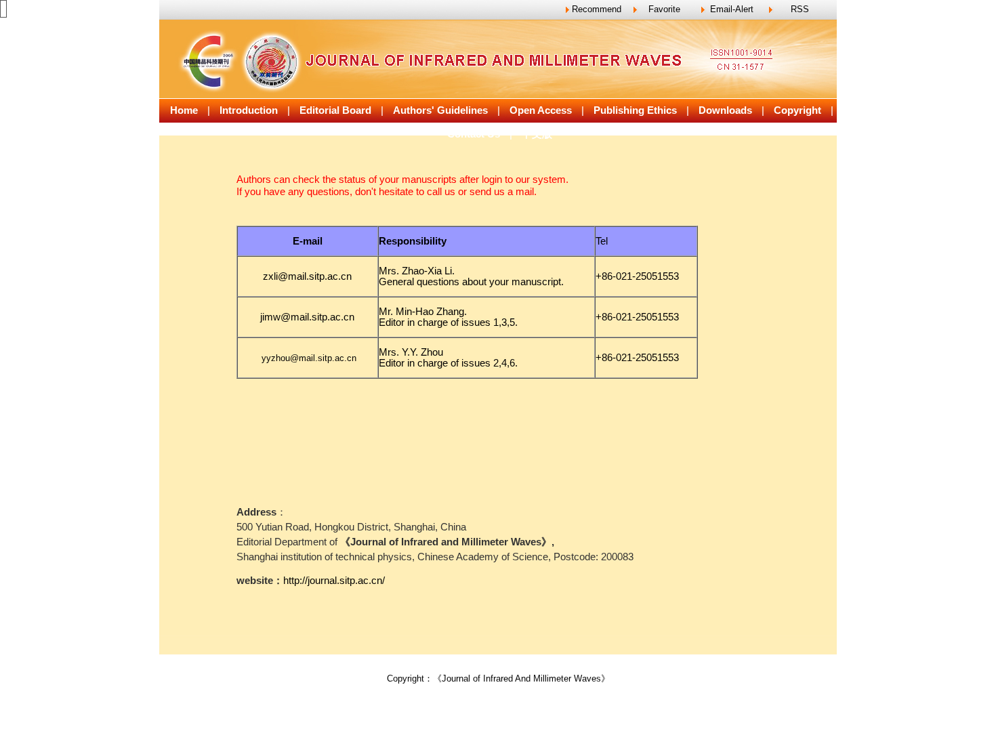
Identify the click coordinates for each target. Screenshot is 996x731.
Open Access (541, 110)
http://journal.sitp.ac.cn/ (334, 580)
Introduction (249, 110)
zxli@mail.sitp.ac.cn (307, 276)
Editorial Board (335, 110)
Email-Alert (731, 9)
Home (184, 110)
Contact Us (473, 134)
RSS (800, 9)
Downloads (725, 110)
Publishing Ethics (635, 110)
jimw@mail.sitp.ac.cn (307, 317)
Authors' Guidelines (440, 110)
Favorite (664, 9)
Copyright (797, 110)
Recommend (596, 9)
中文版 (537, 134)
